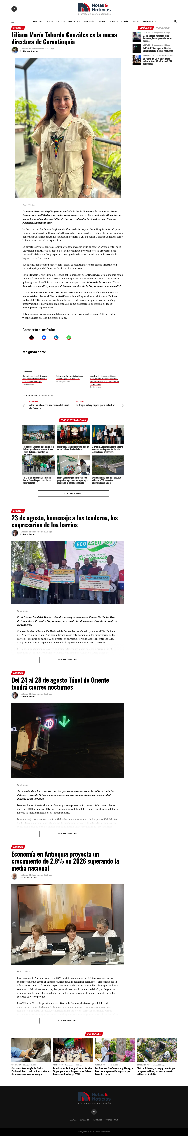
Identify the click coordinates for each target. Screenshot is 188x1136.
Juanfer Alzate (29, 877)
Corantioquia (46, 395)
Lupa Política (74, 21)
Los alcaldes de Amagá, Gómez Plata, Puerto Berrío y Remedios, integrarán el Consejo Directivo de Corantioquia (104, 380)
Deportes (60, 21)
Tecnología (89, 21)
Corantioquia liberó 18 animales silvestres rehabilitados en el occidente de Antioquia (35, 379)
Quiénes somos (149, 21)
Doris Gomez (29, 534)
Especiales (113, 21)
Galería (124, 21)
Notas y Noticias (30, 51)
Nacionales (37, 21)
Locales (49, 21)
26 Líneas (135, 21)
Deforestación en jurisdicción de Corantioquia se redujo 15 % (69, 377)
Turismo (101, 21)
